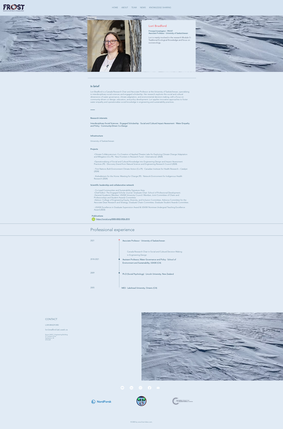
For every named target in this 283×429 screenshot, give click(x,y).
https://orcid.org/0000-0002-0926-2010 (113, 219)
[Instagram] (140, 388)
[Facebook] (149, 388)
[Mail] (158, 388)
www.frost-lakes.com (145, 422)
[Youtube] (122, 388)
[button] (134, 7)
